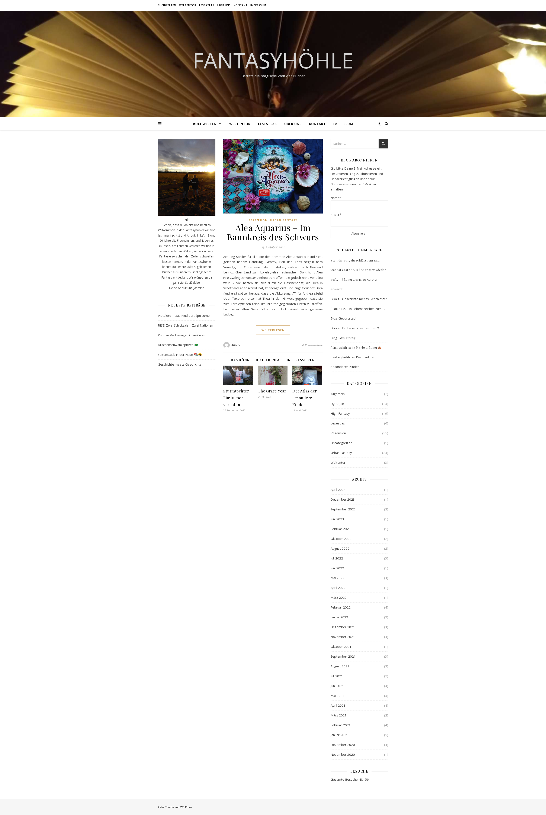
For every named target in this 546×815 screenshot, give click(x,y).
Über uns (224, 5)
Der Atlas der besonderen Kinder (304, 397)
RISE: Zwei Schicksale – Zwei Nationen (185, 325)
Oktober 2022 (341, 538)
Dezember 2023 (343, 499)
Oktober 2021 (341, 646)
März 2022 (339, 597)
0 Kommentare (312, 345)
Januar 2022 (339, 617)
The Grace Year (272, 391)
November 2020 (343, 754)
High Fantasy (340, 413)
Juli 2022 (337, 558)
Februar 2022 (341, 607)
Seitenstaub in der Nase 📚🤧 (180, 354)
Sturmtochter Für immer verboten (236, 397)
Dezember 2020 (343, 744)
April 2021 (338, 705)
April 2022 (338, 587)
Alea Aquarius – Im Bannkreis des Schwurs (273, 232)
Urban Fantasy (284, 220)
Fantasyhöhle (273, 60)
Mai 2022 (337, 578)
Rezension (258, 220)
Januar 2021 (339, 735)
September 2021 (343, 656)
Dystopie (337, 403)
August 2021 (340, 666)
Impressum (258, 5)
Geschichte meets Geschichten (180, 364)
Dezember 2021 (343, 627)
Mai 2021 (337, 695)
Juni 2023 (337, 519)
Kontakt (240, 5)
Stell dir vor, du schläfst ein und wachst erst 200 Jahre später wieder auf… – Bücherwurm (358, 270)
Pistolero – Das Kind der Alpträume (184, 315)
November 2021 (343, 637)
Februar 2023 (341, 529)
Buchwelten (167, 5)
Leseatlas (206, 5)
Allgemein (338, 394)
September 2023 (343, 509)
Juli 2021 (337, 676)
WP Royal (186, 807)
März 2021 (339, 715)
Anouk (235, 345)
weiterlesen (273, 330)
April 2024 (338, 489)
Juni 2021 (337, 686)
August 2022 (340, 548)
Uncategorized (341, 443)
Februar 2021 (341, 725)
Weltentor (187, 5)
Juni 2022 (337, 568)
